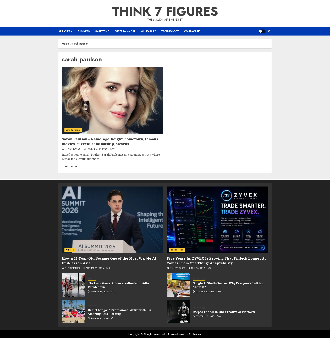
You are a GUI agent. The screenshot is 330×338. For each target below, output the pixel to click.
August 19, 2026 (95, 268)
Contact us (192, 31)
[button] (269, 31)
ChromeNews (176, 334)
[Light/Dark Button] (262, 31)
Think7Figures (73, 149)
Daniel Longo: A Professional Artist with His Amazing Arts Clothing (119, 312)
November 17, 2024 (97, 149)
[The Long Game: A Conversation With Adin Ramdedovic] (73, 285)
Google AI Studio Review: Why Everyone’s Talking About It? (228, 285)
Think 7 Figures (165, 11)
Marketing (102, 31)
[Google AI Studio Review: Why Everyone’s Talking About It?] (178, 285)
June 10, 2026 (198, 268)
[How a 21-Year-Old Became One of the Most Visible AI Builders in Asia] (112, 220)
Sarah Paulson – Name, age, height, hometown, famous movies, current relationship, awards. (110, 141)
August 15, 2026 (100, 291)
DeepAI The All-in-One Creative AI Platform (224, 312)
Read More (71, 166)
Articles (64, 31)
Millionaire (148, 31)
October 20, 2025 (205, 291)
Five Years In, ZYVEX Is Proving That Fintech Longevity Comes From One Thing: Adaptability (216, 260)
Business (84, 31)
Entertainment (125, 31)
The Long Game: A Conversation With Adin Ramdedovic (118, 285)
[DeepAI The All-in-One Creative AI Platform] (178, 311)
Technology (170, 31)
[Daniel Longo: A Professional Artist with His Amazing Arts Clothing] (73, 311)
